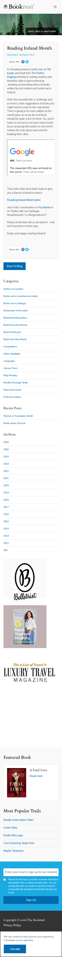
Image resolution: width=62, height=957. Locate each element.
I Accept (15, 949)
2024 (6, 456)
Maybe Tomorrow (13, 850)
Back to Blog (14, 266)
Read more (36, 776)
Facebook (45, 207)
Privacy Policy (12, 925)
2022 (6, 471)
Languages (9, 361)
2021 (6, 478)
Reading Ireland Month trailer (23, 200)
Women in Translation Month (18, 416)
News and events (12, 389)
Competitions (10, 346)
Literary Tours (10, 368)
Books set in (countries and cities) (20, 296)
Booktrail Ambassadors (15, 317)
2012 (6, 543)
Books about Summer (14, 423)
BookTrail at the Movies (15, 325)
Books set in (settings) (14, 303)
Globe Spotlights (11, 353)
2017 (6, 507)
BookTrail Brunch (12, 332)
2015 (6, 521)
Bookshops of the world (15, 310)
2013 (6, 535)
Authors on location (13, 289)
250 (5, 550)
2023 (6, 463)
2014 (6, 528)
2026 (6, 442)
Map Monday (10, 375)
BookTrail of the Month (15, 339)
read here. (28, 940)
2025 (6, 449)
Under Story (10, 827)
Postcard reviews (12, 397)
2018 (6, 499)
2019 (6, 492)
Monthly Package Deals (15, 382)
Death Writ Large (13, 835)
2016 (6, 514)
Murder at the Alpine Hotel (18, 819)
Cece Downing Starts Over (18, 843)
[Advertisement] (24, 719)
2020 (6, 485)
